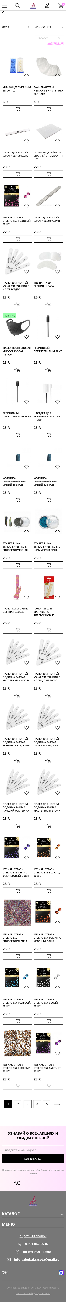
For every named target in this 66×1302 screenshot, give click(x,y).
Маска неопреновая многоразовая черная (17, 351)
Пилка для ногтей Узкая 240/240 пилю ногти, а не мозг (47, 677)
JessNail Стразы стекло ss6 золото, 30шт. (47, 872)
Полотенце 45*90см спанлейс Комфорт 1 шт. (48, 155)
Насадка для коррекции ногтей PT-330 (47, 416)
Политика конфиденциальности (33, 1293)
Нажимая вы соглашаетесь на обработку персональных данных (33, 1171)
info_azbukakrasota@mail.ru (36, 1259)
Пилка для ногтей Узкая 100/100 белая (16, 154)
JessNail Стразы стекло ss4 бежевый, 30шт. (17, 1068)
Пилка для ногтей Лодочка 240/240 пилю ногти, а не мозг (46, 742)
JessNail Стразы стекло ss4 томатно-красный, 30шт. (48, 937)
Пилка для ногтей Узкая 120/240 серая (47, 219)
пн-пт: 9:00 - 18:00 (37, 1252)
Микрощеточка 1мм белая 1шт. (17, 89)
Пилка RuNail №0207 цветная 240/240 (16, 610)
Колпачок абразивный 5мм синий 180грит (15, 481)
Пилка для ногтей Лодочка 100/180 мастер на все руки (47, 807)
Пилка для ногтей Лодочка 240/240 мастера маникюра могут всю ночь (16, 677)
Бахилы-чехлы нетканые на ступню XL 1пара (48, 90)
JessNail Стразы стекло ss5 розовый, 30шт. (17, 220)
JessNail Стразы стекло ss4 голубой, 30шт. (17, 1002)
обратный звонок (33, 1236)
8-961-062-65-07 (37, 1244)
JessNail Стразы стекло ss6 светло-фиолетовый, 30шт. (16, 872)
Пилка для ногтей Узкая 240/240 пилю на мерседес (16, 286)
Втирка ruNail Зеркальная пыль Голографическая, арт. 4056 (15, 546)
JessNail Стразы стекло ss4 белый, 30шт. (46, 1002)
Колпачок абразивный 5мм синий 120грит (46, 481)
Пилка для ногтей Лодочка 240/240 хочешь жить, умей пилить (16, 742)
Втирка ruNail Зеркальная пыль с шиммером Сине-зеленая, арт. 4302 (47, 546)
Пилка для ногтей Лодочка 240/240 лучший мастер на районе (16, 807)
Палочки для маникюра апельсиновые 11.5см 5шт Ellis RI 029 (46, 611)
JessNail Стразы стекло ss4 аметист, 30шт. (47, 1068)
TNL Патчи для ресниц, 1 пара (44, 284)
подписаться (33, 1159)
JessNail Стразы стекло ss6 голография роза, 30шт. (15, 937)
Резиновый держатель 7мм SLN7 (48, 349)
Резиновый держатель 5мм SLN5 (17, 414)
